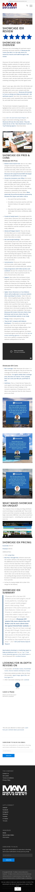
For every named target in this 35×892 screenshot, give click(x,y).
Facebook (5, 810)
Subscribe (8, 755)
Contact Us (6, 773)
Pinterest (5, 814)
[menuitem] (26, 6)
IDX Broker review (18, 669)
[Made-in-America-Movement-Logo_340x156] (14, 6)
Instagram (5, 812)
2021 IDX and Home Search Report (16, 118)
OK (17, 889)
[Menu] (30, 6)
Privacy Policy (6, 780)
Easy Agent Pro (8, 677)
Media (4, 833)
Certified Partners (21, 656)
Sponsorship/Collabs (8, 835)
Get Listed (6, 775)
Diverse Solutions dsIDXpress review (19, 670)
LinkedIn (5, 807)
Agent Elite (24, 675)
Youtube (5, 816)
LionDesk (26, 680)
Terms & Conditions (8, 778)
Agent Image (16, 675)
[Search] (26, 6)
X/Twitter (5, 818)
